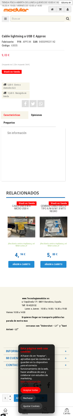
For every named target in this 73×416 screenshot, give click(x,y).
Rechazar (28, 398)
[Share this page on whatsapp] (40, 103)
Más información (31, 381)
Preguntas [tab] (9, 122)
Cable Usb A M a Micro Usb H (21, 207)
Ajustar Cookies (31, 406)
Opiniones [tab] (36, 115)
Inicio (5, 413)
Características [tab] (12, 115)
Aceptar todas (30, 390)
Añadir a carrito (21, 264)
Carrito (66, 413)
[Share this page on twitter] (33, 103)
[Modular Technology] (16, 10)
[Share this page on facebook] (25, 103)
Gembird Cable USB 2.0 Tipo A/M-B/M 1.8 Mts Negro (53, 209)
